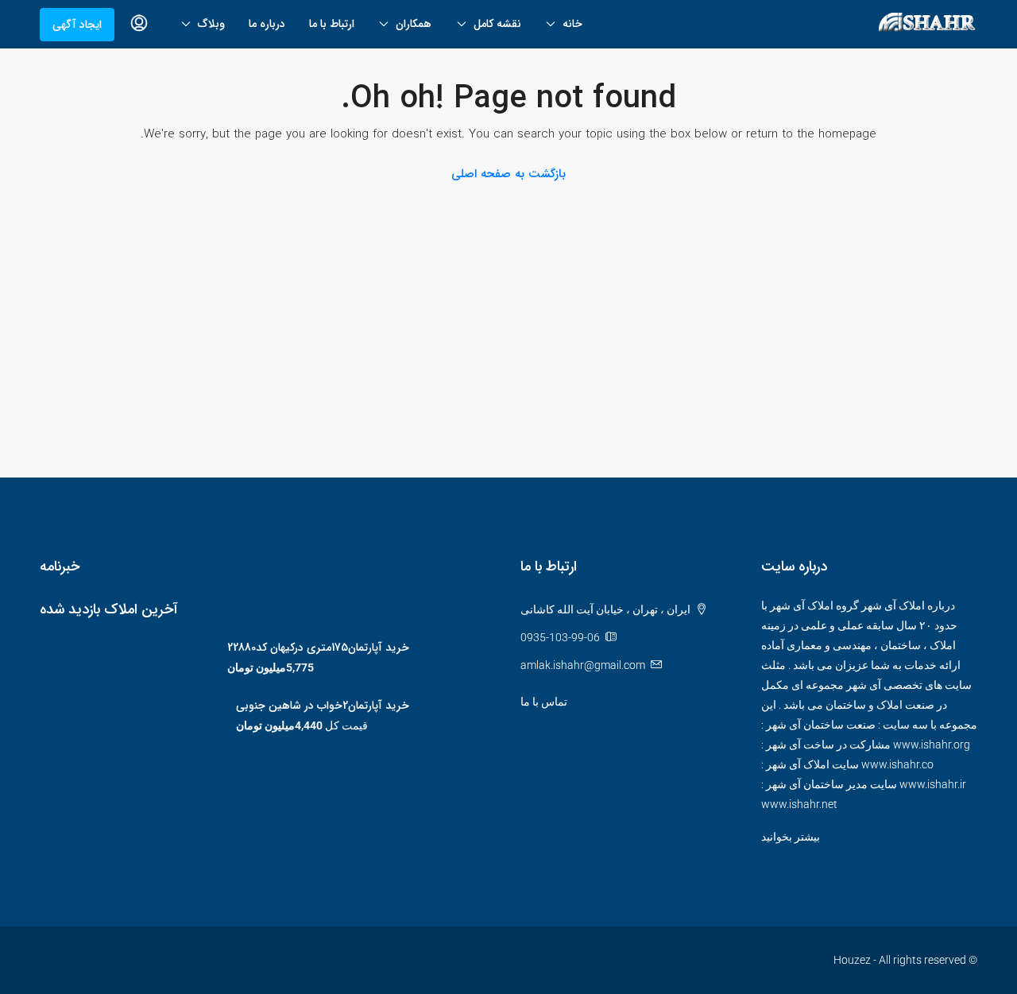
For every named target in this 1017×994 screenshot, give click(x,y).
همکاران (413, 24)
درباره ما (267, 24)
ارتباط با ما (331, 24)
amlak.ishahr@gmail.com (582, 665)
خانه (572, 24)
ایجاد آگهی (77, 24)
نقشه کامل (497, 24)
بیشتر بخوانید (790, 836)
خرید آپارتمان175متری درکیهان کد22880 (318, 647)
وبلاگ (211, 24)
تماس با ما (543, 701)
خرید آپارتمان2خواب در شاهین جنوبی (322, 705)
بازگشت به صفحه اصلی (508, 174)
